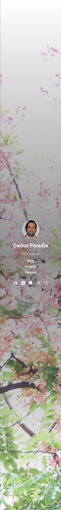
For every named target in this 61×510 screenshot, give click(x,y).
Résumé (30, 272)
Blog (30, 261)
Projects (30, 266)
